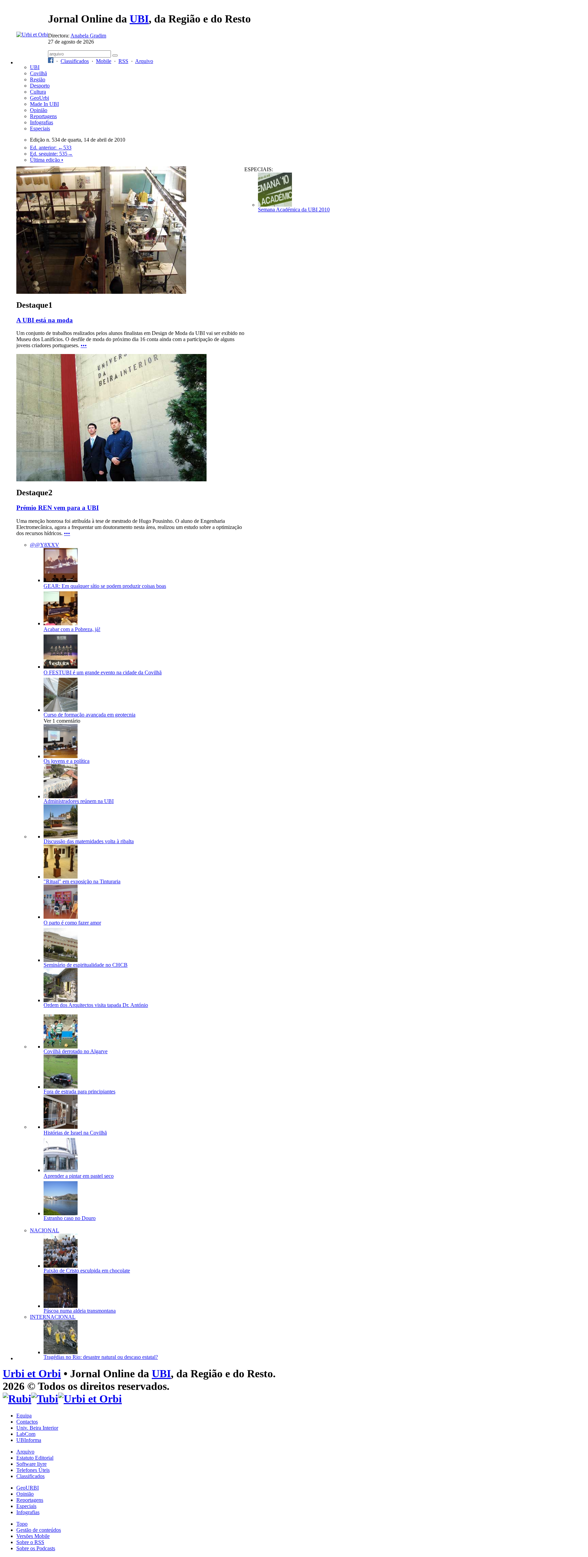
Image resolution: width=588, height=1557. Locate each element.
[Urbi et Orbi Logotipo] (32, 34)
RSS (123, 61)
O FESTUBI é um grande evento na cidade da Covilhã (103, 672)
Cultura (38, 92)
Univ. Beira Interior (37, 1428)
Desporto (40, 86)
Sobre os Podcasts (35, 1548)
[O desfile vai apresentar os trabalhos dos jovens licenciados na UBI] (101, 292)
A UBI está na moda (44, 320)
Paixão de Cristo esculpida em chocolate (87, 1270)
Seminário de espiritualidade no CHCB (86, 965)
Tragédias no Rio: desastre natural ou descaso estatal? (101, 1357)
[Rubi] (17, 1399)
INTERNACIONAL (53, 1317)
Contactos (27, 1422)
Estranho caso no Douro (70, 1218)
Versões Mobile (33, 1536)
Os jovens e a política (66, 761)
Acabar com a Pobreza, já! (72, 629)
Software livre (31, 1464)
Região (37, 79)
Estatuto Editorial (34, 1458)
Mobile (103, 61)
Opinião (38, 110)
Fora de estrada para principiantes (79, 1091)
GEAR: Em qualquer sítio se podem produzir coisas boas (105, 586)
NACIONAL (44, 1230)
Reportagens (43, 116)
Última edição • (46, 160)
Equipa (24, 1415)
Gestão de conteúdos (38, 1530)
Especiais (40, 128)
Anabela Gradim (88, 35)
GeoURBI (27, 1488)
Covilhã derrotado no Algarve (76, 1051)
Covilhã (38, 73)
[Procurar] (115, 55)
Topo (22, 1524)
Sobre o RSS (30, 1542)
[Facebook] (50, 61)
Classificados (75, 61)
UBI (139, 19)
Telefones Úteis (33, 1470)
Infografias (41, 122)
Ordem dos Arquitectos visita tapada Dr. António (96, 1005)
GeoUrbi (39, 98)
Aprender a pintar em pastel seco (79, 1176)
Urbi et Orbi (32, 1373)
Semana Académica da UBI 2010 (294, 209)
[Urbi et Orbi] (90, 1399)
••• (84, 345)
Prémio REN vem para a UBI (57, 507)
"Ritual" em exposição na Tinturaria (82, 881)
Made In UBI (44, 104)
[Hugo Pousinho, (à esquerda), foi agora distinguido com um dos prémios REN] (111, 479)
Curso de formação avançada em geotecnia (89, 715)
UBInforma (28, 1440)
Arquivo (144, 61)
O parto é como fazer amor (72, 923)
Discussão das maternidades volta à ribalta (89, 841)
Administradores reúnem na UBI (79, 801)
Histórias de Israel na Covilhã (75, 1133)
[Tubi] (44, 1399)
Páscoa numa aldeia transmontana (80, 1311)
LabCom (25, 1434)
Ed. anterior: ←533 (50, 147)
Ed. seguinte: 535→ (51, 154)
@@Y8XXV (44, 545)
